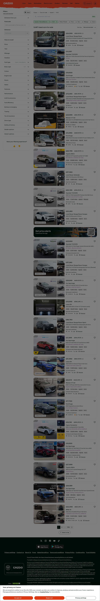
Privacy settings (80, 598)
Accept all (17, 598)
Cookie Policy (44, 592)
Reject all (49, 598)
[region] (50, 593)
